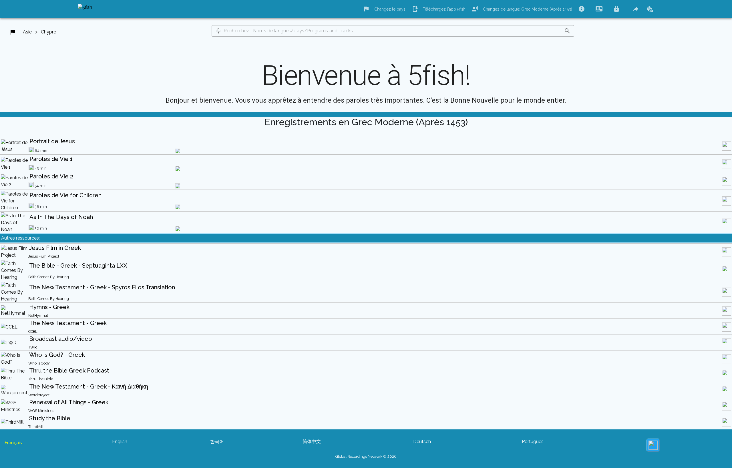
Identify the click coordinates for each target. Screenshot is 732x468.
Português (533, 441)
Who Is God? (38, 363)
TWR (32, 347)
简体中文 (312, 441)
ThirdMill (35, 427)
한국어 (217, 441)
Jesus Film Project (43, 256)
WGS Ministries (41, 411)
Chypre (48, 32)
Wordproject (38, 395)
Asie (27, 32)
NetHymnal (38, 315)
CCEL (32, 331)
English (119, 441)
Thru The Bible (40, 379)
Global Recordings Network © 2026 (366, 456)
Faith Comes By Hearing (48, 277)
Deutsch (422, 441)
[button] (218, 30)
